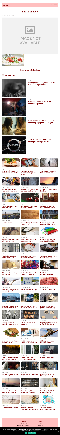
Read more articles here (30, 70)
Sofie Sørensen (38, 118)
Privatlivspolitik (32, 432)
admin (12, 15)
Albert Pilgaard (37, 99)
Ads (41, 423)
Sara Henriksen (37, 80)
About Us (40, 425)
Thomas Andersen (39, 137)
